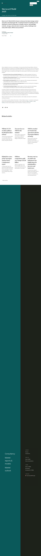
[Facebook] (2, 107)
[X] (4, 107)
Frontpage (3, 15)
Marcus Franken (10, 32)
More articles (5, 180)
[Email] (7, 107)
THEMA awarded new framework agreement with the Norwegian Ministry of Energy (33, 132)
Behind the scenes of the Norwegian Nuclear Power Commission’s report (7, 160)
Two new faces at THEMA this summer (19, 130)
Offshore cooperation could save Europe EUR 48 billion (20, 159)
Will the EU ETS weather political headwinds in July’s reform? (7, 131)
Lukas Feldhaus (4, 32)
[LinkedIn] (5, 107)
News (7, 15)
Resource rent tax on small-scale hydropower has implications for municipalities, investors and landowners (33, 162)
